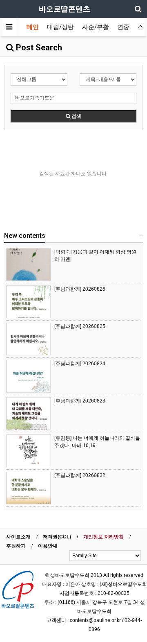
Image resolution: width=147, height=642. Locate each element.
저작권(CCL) (57, 537)
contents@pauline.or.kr (95, 620)
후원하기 (16, 546)
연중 (123, 27)
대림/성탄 (60, 27)
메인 (33, 27)
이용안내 (48, 546)
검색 (75, 116)
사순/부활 (95, 27)
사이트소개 (18, 537)
